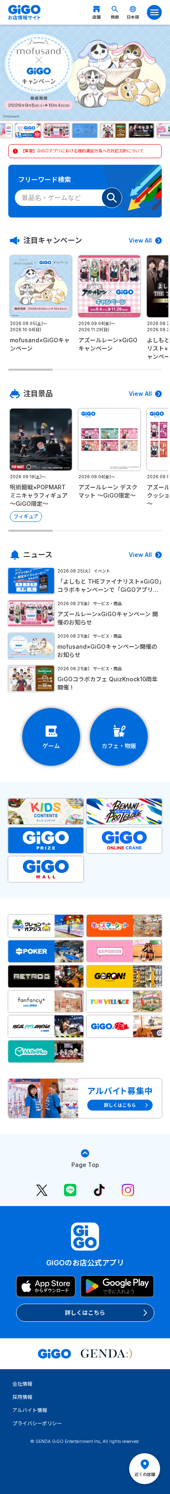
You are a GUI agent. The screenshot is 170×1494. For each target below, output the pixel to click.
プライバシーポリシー (37, 1423)
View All (140, 240)
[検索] (112, 197)
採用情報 (22, 1397)
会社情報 (22, 1384)
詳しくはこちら (85, 1312)
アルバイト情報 (29, 1410)
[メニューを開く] (154, 12)
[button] (28, 131)
